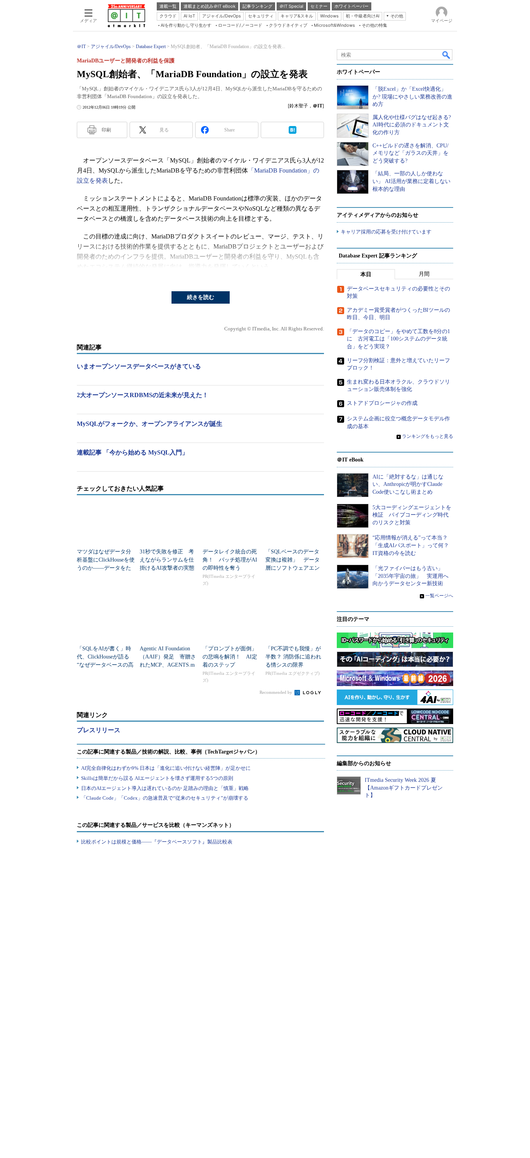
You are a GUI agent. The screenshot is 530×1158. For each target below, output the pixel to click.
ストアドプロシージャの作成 (382, 403)
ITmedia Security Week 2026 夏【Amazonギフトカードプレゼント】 (404, 787)
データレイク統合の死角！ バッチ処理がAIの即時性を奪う (230, 560)
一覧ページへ (439, 595)
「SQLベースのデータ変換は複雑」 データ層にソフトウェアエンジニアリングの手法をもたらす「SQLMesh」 (292, 568)
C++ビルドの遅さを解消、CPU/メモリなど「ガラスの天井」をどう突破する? (410, 153)
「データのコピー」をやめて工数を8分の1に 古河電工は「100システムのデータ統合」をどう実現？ (398, 338)
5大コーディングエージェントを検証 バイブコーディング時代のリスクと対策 (411, 515)
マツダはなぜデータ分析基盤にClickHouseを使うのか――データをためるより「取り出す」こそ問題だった (106, 568)
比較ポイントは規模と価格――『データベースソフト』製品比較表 (156, 842)
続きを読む (200, 297)
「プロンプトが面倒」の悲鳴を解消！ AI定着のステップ (230, 657)
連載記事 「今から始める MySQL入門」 (132, 452)
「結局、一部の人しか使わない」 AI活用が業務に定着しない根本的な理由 (411, 181)
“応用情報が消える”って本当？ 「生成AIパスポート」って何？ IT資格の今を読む (413, 545)
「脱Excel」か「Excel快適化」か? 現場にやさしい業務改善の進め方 (412, 96)
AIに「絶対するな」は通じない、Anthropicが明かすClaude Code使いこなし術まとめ (407, 484)
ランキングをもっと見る (427, 436)
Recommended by (276, 692)
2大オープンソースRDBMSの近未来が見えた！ (142, 395)
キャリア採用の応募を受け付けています (386, 232)
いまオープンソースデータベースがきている (139, 366)
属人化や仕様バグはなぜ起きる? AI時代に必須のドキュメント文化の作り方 (411, 124)
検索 (446, 54)
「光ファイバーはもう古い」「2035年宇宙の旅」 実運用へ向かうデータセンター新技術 (410, 575)
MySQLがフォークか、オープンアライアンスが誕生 (149, 423)
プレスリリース (98, 730)
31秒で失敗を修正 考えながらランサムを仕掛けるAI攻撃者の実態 (167, 560)
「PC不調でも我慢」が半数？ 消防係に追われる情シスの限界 (293, 657)
